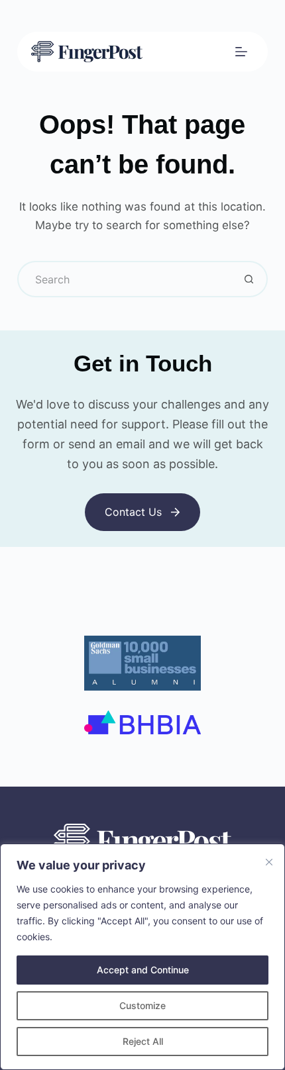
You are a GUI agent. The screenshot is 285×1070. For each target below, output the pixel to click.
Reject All (143, 1041)
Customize (142, 1005)
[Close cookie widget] (269, 862)
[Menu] (241, 51)
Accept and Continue (143, 969)
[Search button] (249, 279)
